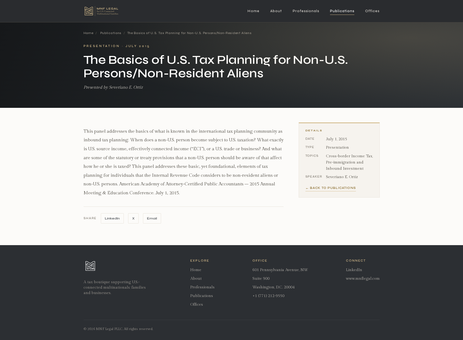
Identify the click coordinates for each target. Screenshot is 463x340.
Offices (372, 11)
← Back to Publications (330, 188)
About (276, 11)
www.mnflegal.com (363, 278)
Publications (342, 11)
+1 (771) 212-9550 (268, 296)
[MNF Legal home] (101, 11)
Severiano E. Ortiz (342, 177)
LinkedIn (112, 218)
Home (253, 11)
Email (152, 218)
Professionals (306, 11)
